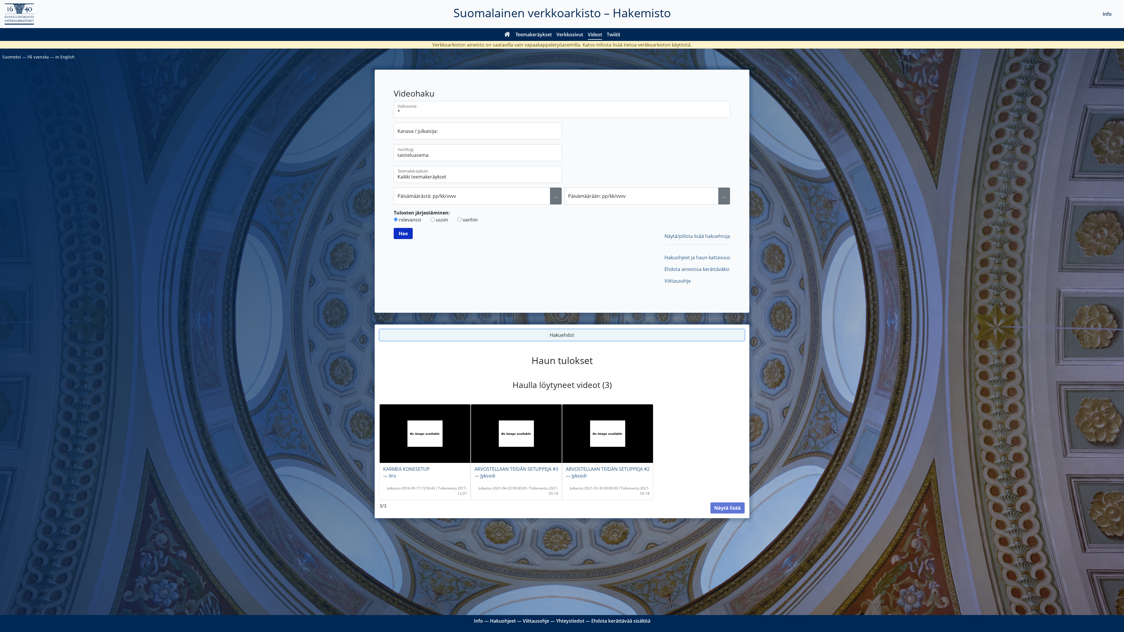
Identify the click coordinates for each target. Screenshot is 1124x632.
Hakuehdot (562, 335)
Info (1107, 14)
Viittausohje (677, 281)
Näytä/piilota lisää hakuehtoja (697, 236)
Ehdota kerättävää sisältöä (620, 621)
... (556, 196)
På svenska (38, 57)
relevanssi (410, 220)
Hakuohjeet (503, 621)
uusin (442, 220)
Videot (595, 34)
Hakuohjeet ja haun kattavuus (697, 257)
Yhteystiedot (570, 621)
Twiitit (613, 34)
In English (65, 57)
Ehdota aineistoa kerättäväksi (696, 269)
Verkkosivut (569, 34)
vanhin (470, 220)
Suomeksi (11, 57)
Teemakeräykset (533, 34)
